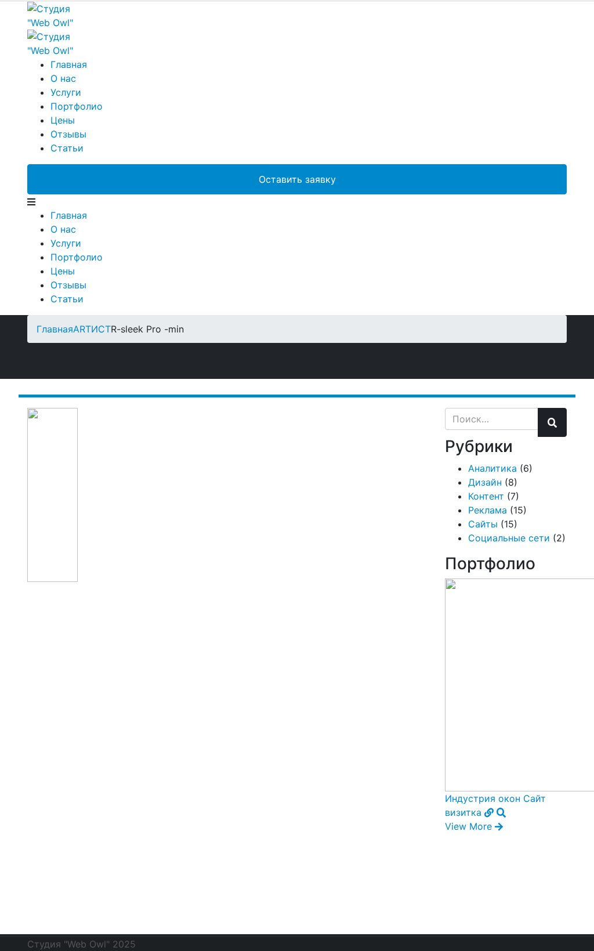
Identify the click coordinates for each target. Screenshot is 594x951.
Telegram (76, 917)
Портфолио (76, 106)
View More (470, 826)
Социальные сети (509, 538)
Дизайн (485, 482)
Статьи (67, 148)
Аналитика (492, 468)
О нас (63, 78)
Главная (68, 64)
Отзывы (68, 134)
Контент (486, 496)
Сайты (483, 524)
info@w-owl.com (429, 917)
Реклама (487, 510)
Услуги (65, 92)
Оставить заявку (297, 179)
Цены (62, 120)
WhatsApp (240, 917)
